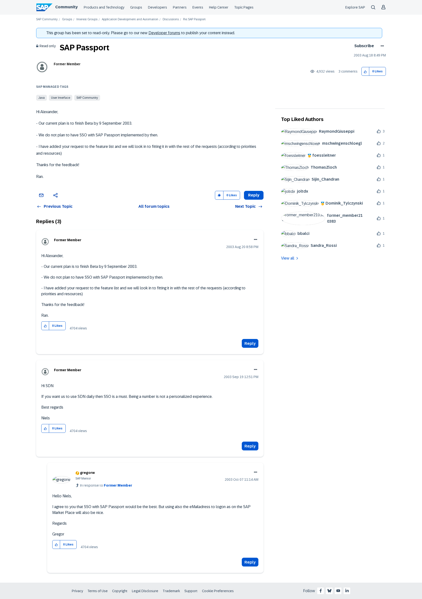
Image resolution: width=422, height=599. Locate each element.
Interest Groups (86, 19)
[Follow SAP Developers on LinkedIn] (347, 591)
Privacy (77, 591)
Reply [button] (253, 195)
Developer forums (164, 33)
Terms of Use (97, 591)
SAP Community (47, 19)
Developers (157, 7)
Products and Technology (104, 7)
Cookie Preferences (218, 591)
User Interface (60, 97)
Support (191, 591)
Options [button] (381, 46)
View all (287, 258)
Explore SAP (355, 7)
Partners (180, 7)
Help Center (218, 7)
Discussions (171, 19)
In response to (106, 485)
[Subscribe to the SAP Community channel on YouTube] (338, 591)
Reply (250, 343)
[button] (365, 71)
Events (197, 7)
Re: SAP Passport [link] (194, 19)
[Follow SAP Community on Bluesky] (329, 591)
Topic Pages (243, 7)
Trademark (171, 591)
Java (41, 97)
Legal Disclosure (145, 591)
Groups (136, 7)
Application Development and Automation (130, 19)
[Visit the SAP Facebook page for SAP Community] (321, 591)
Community (66, 7)
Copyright (119, 591)
